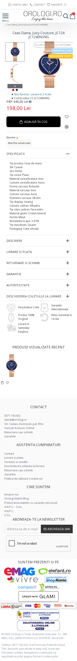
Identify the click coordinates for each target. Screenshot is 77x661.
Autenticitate (18, 285)
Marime (11, 137)
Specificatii (15, 154)
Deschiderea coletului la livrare (33, 296)
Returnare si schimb (23, 263)
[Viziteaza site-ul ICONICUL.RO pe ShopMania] (56, 579)
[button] (14, 43)
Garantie (13, 274)
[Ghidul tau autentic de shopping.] (27, 587)
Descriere (14, 241)
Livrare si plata (19, 252)
